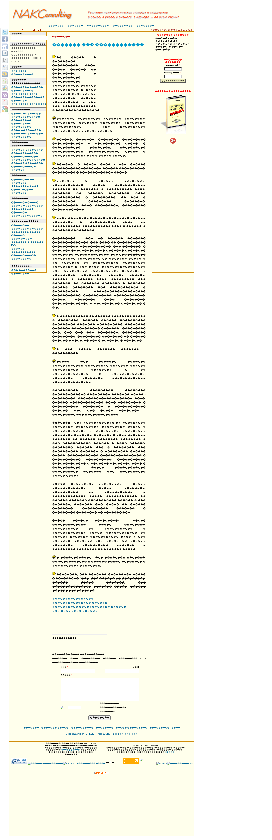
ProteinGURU (103, 734)
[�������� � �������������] (5, 81)
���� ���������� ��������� (27, 135)
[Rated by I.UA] (148, 763)
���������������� (28, 104)
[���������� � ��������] (5, 53)
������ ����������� (23, 250)
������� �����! (55, 727)
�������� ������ (27, 87)
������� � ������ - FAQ (28, 244)
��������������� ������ (79, 602)
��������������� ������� (28, 99)
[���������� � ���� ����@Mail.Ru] (5, 74)
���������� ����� (28, 160)
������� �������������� (26, 214)
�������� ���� (24, 186)
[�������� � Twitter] (5, 32)
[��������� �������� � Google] (5, 109)
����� (169, 752)
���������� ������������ (24, 92)
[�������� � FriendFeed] (5, 46)
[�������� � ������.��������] (5, 102)
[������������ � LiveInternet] (5, 60)
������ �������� (27, 150)
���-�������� (23, 270)
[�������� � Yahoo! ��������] (5, 95)
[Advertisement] (122, 78)
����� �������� (26, 113)
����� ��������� (27, 205)
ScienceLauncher (75, 734)
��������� (123, 25)
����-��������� (26, 130)
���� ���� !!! (21, 238)
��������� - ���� (165, 727)
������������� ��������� (25, 118)
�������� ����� (26, 232)
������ (18, 235)
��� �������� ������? (75, 610)
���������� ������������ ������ (89, 606)
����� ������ (125, 734)
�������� (145, 25)
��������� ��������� (21, 125)
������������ (24, 153)
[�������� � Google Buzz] (5, 88)
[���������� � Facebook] (5, 39)
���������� (98, 25)
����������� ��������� (23, 257)
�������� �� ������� (22, 181)
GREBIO (90, 734)
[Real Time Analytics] (101, 773)
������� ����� (24, 202)
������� (56, 25)
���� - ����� (22, 189)
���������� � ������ (23, 168)
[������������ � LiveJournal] (5, 67)
